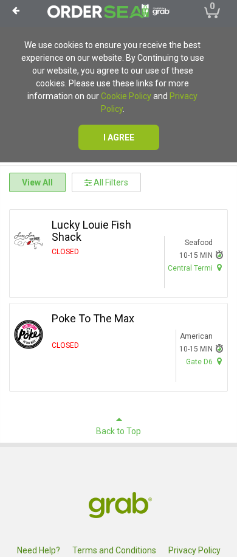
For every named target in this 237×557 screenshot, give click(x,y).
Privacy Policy (194, 550)
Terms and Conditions (114, 550)
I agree (118, 137)
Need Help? (38, 550)
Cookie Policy (126, 96)
